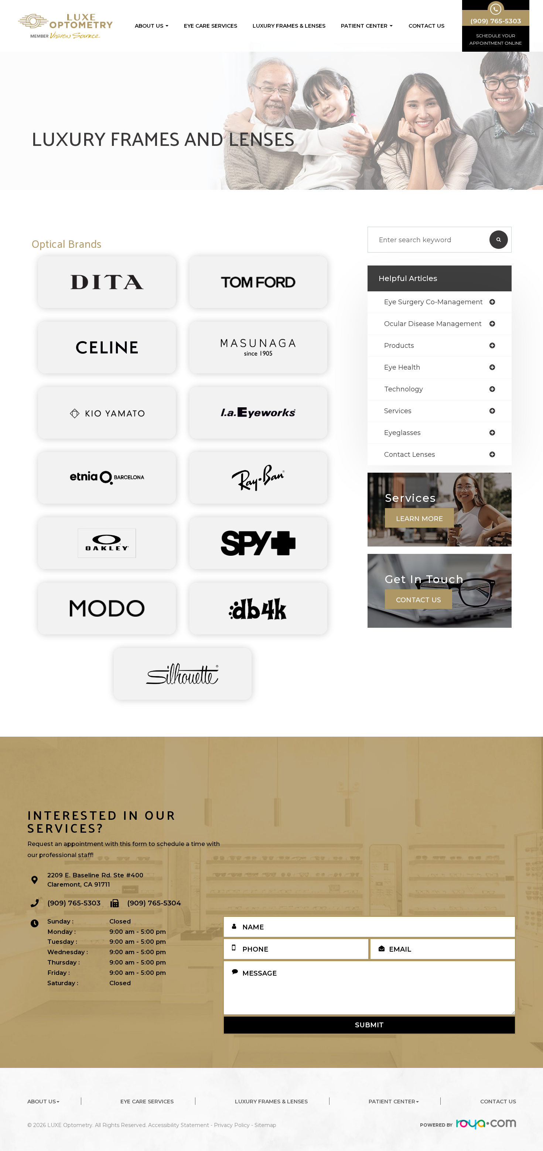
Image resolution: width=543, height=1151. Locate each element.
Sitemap (265, 1125)
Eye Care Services (210, 26)
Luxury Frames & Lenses (289, 26)
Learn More (419, 519)
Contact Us (426, 26)
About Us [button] (149, 26)
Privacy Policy (232, 1125)
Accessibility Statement (178, 1125)
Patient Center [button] (364, 26)
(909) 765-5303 (73, 903)
